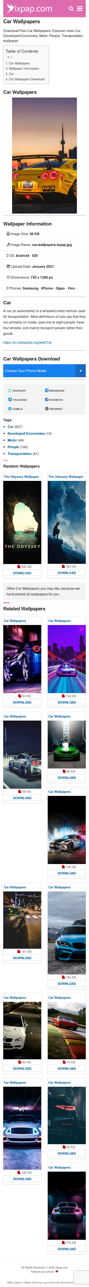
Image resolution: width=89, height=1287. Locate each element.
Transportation (20, 453)
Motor (13, 440)
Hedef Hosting (32, 1282)
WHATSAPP (19, 390)
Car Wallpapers (19, 63)
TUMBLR (17, 409)
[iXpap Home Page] (29, 8)
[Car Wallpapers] (44, 155)
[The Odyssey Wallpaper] (22, 522)
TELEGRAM (20, 399)
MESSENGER (56, 390)
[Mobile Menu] (80, 8)
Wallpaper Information (24, 68)
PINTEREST (56, 409)
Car (11, 73)
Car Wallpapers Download (26, 79)
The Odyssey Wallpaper (21, 476)
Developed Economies (27, 433)
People (14, 446)
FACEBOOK (56, 399)
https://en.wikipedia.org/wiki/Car (27, 342)
